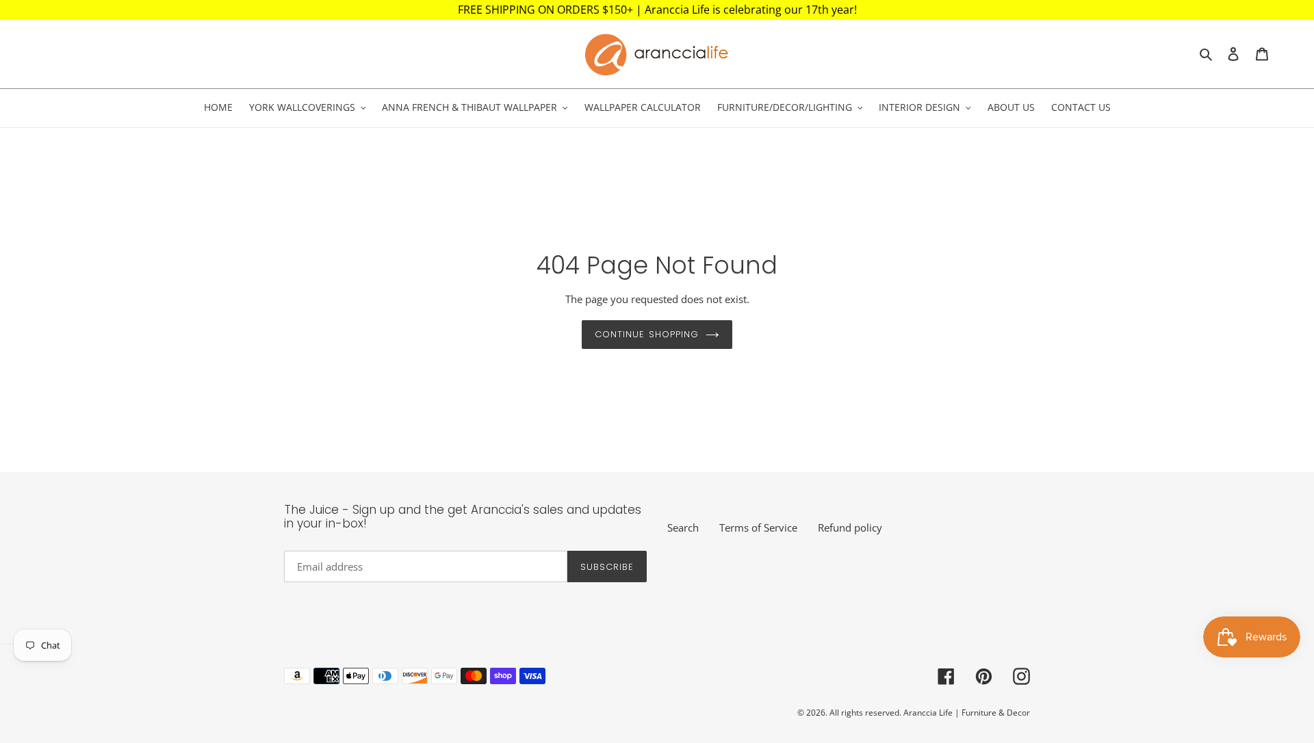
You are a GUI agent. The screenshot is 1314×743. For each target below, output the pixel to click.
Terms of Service (758, 527)
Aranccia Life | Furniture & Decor (966, 712)
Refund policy (850, 527)
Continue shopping (647, 334)
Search (683, 527)
